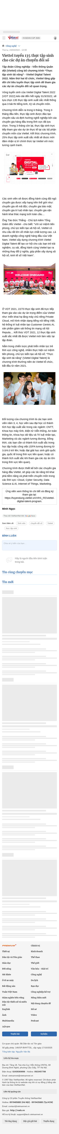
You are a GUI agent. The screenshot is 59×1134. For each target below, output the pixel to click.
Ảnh (4, 1015)
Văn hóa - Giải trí (39, 968)
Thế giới (35, 963)
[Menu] (4, 38)
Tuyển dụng (48, 1121)
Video (34, 1015)
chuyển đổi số (36, 523)
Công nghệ (11, 46)
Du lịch (34, 980)
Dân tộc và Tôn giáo (12, 957)
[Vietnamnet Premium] (9, 946)
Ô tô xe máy (8, 980)
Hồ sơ (34, 1009)
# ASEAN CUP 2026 (31, 38)
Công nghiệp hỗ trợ (40, 992)
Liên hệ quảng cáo (12, 1091)
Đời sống (6, 968)
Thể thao (35, 957)
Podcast (35, 1020)
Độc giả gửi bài (30, 1121)
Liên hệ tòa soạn (11, 1058)
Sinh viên (21, 523)
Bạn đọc (35, 986)
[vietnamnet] (13, 39)
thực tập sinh (11, 528)
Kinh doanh (37, 951)
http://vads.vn (17, 1110)
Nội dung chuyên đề (41, 1003)
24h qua (6, 1026)
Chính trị (35, 945)
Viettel (50, 523)
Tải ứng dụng (11, 1121)
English (6, 1009)
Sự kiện (44, 1034)
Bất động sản (8, 986)
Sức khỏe (6, 974)
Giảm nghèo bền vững (13, 997)
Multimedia (8, 1020)
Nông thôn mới (38, 997)
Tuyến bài (15, 1034)
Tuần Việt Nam (9, 992)
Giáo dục (6, 963)
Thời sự (6, 951)
